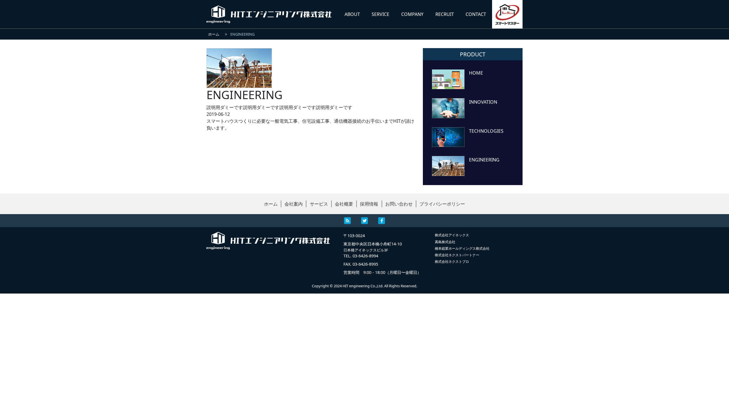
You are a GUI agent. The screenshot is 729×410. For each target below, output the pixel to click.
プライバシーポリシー (442, 204)
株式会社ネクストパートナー (457, 255)
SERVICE (380, 14)
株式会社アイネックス (452, 235)
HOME (476, 72)
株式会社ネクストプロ (452, 261)
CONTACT (476, 14)
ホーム (271, 204)
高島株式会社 (445, 242)
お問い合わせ (399, 204)
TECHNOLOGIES (486, 130)
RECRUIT (444, 14)
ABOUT (352, 14)
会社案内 (293, 204)
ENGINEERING (484, 159)
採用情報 (369, 204)
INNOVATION (483, 101)
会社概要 (344, 204)
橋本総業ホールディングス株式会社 (462, 248)
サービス (319, 204)
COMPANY (412, 14)
